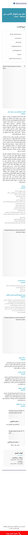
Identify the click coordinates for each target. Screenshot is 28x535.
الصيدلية (19, 54)
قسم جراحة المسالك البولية (15, 58)
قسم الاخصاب (18, 38)
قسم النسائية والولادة (16, 46)
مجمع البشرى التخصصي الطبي (18, 136)
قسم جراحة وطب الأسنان (15, 34)
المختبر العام (18, 42)
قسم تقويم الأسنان (16, 50)
